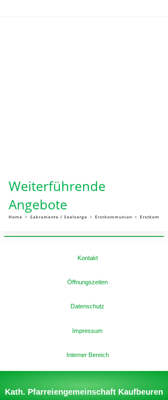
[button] (76, 33)
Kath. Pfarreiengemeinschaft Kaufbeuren (84, 391)
